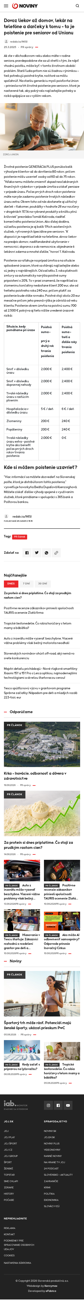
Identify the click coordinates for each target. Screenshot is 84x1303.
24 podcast (51, 1168)
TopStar (9, 1175)
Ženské (8, 1168)
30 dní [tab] (42, 583)
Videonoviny (52, 1150)
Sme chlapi (11, 1181)
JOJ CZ (8, 1150)
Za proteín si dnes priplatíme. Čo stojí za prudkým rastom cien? (37, 595)
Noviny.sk (50, 1131)
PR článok (19, 537)
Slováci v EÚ (51, 1206)
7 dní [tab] (26, 583)
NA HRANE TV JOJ (54, 1162)
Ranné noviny (53, 1156)
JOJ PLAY (9, 1137)
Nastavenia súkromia (17, 1263)
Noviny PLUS (51, 1143)
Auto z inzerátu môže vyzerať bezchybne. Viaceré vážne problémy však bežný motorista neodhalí (38, 641)
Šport (8, 1162)
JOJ (6, 1131)
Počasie (9, 1200)
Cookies (9, 1255)
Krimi (47, 1187)
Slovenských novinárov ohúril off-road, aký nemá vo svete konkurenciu (39, 656)
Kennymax (51, 1286)
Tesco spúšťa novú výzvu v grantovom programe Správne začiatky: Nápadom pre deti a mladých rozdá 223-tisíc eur (40, 693)
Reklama (9, 1228)
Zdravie (9, 1187)
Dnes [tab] (11, 583)
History (9, 1194)
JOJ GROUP (11, 1156)
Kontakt (9, 1234)
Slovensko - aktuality (58, 1175)
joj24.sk (49, 1137)
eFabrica (51, 1291)
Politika (49, 1194)
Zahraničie (51, 1181)
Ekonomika (51, 1200)
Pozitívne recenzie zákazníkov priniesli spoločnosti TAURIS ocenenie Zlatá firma (39, 610)
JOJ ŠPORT (10, 1143)
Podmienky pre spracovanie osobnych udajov (19, 1245)
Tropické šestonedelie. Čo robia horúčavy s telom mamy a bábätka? (37, 626)
